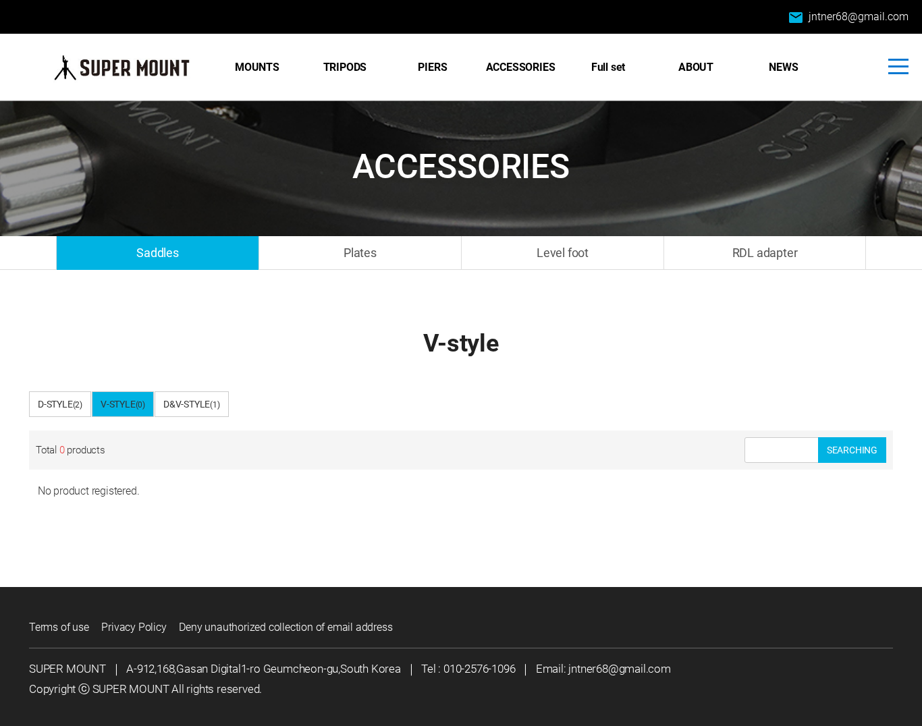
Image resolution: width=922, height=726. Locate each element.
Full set (608, 67)
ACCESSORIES (520, 67)
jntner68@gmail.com (848, 17)
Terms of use (59, 627)
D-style (60, 404)
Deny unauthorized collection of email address (285, 627)
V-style (123, 404)
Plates (360, 253)
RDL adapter (765, 253)
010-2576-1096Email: (505, 668)
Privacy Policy (133, 627)
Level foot (563, 253)
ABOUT (695, 67)
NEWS (783, 67)
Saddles (157, 253)
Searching (852, 450)
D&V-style (191, 404)
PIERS (432, 67)
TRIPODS (345, 67)
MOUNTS (257, 67)
